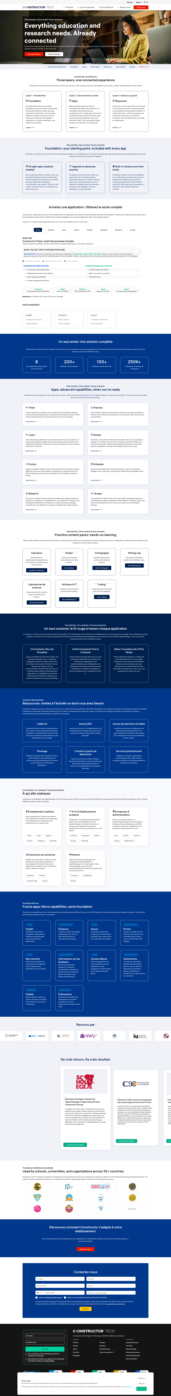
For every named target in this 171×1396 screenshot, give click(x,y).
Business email (41, 1286)
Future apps (95, 67)
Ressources (125, 7)
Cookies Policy (128, 1386)
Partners (130, 2)
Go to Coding (101, 597)
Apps (84, 67)
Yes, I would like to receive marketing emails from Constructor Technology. (43, 1355)
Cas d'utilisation (106, 7)
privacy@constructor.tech (115, 1304)
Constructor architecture (57, 67)
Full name (29, 1336)
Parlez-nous (141, 7)
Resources (107, 67)
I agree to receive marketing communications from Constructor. (87, 1297)
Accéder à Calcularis (36, 570)
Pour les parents (87, 7)
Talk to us (142, 67)
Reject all (141, 1383)
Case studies (120, 67)
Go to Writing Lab (134, 566)
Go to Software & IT (69, 599)
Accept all (141, 1389)
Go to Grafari (69, 568)
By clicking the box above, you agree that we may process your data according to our (46, 1360)
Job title (90, 1286)
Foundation (74, 67)
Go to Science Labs (37, 602)
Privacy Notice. (50, 1361)
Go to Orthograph (101, 568)
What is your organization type (97, 1293)
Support (138, 2)
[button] (145, 2)
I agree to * (50, 1297)
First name (39, 1279)
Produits (69, 7)
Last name (90, 1279)
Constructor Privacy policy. (53, 1297)
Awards (132, 67)
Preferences (141, 1378)
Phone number (50, 1293)
